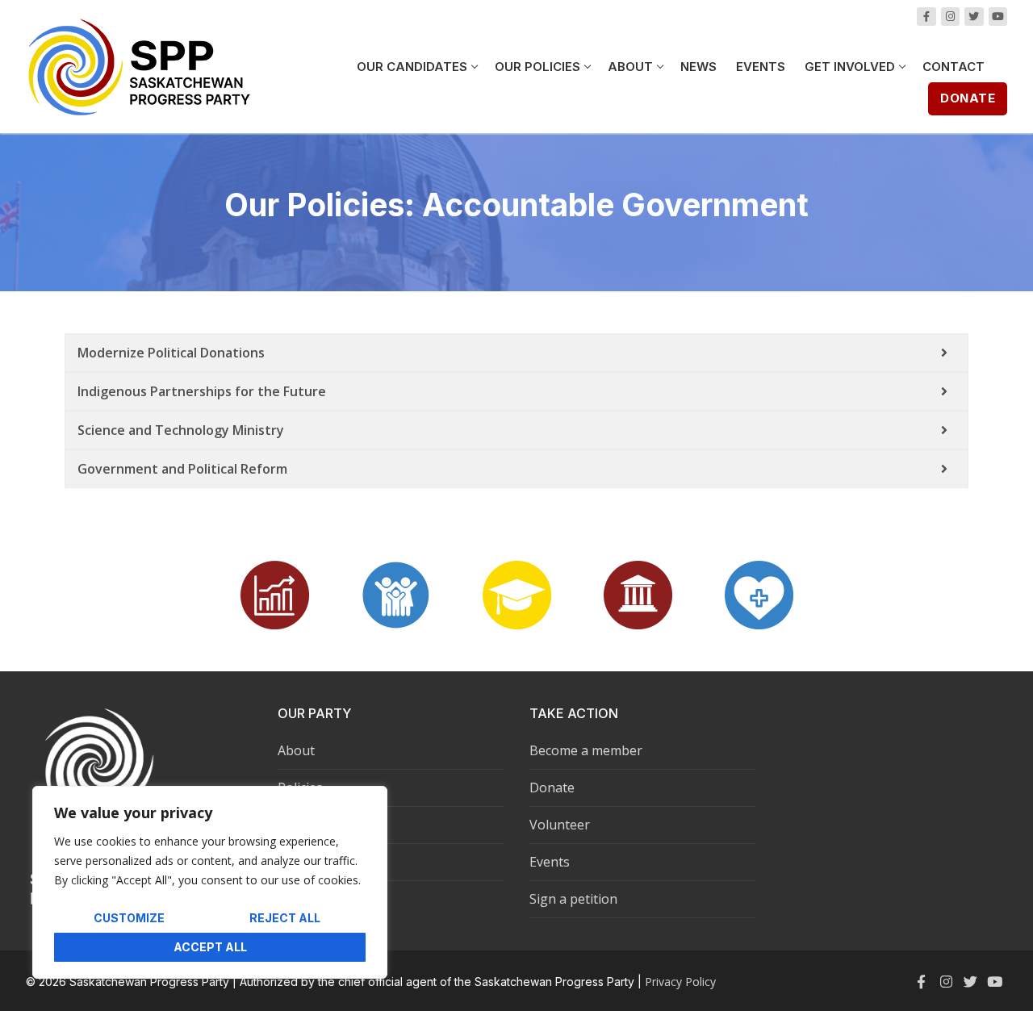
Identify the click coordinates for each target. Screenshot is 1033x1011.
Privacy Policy (680, 981)
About (296, 750)
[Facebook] (926, 16)
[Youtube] (995, 982)
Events (549, 862)
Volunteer (559, 824)
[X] (973, 16)
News (295, 824)
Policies (300, 787)
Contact (301, 862)
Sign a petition (573, 899)
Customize (129, 918)
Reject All (284, 918)
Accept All (210, 947)
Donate (967, 98)
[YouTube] (998, 16)
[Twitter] (970, 982)
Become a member (585, 750)
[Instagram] (950, 16)
